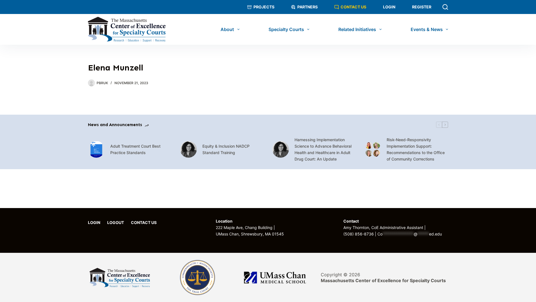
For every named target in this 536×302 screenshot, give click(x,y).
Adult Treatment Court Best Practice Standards (135, 149)
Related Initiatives (357, 29)
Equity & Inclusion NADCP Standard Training (226, 149)
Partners (307, 6)
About (227, 29)
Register (421, 6)
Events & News (427, 29)
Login (389, 6)
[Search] (445, 7)
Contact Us (353, 6)
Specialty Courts (286, 29)
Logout (115, 223)
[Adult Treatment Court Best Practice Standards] (96, 149)
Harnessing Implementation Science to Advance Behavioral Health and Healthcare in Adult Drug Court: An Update (323, 149)
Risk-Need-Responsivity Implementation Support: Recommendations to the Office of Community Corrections (416, 149)
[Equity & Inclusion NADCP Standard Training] (188, 149)
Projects (263, 6)
